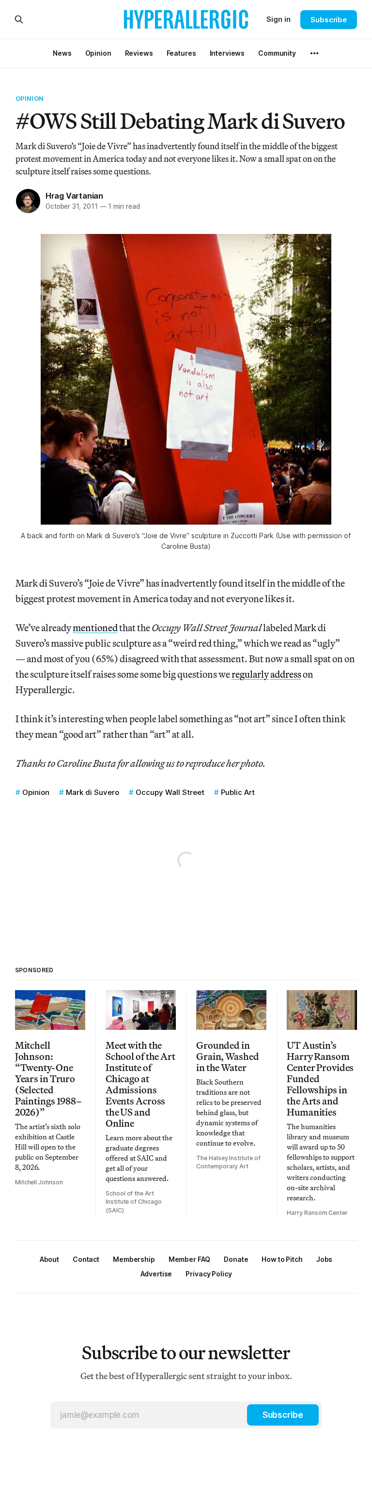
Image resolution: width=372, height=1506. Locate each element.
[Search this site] (19, 19)
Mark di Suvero (92, 792)
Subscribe (328, 19)
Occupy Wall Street (170, 792)
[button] (134, 1259)
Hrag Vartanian (74, 196)
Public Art (238, 792)
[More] (314, 53)
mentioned (95, 627)
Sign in (278, 19)
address (285, 674)
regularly (250, 674)
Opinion (30, 98)
